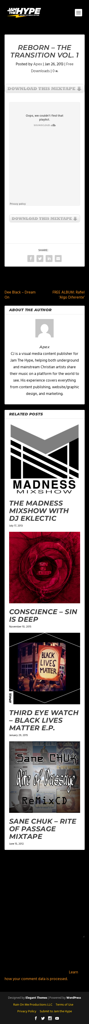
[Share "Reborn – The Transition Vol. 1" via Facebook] (30, 258)
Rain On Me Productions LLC (32, 1004)
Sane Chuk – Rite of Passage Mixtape (42, 829)
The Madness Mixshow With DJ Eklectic (39, 511)
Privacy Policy (26, 1011)
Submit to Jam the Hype (56, 1011)
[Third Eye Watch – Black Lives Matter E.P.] (44, 668)
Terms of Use (64, 1004)
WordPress (73, 997)
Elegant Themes (36, 997)
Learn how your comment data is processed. (41, 975)
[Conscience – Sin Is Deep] (44, 567)
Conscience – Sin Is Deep (43, 615)
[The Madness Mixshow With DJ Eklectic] (44, 459)
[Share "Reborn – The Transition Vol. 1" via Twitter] (39, 258)
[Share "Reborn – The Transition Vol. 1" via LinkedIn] (49, 258)
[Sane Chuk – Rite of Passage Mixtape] (44, 777)
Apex (37, 64)
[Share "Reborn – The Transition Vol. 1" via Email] (58, 258)
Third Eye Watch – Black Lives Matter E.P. (44, 720)
